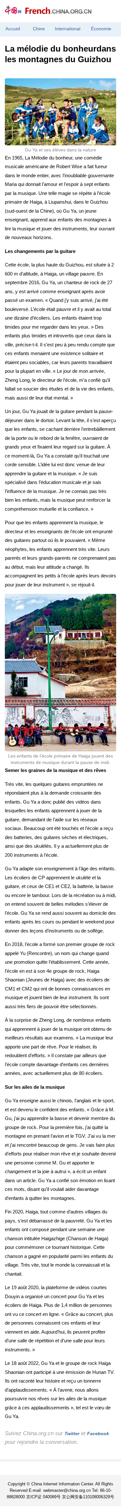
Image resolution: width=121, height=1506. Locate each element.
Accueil (12, 28)
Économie (101, 28)
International (67, 28)
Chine (39, 28)
